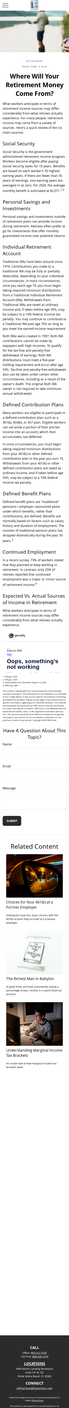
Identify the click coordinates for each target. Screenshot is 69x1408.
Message (9, 788)
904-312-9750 (39, 1352)
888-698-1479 (40, 1356)
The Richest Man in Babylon (30, 978)
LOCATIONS (34, 1363)
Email (7, 766)
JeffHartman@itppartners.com (34, 1388)
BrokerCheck (38, 1400)
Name (7, 744)
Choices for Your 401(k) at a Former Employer (29, 904)
